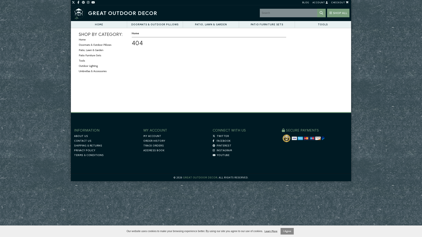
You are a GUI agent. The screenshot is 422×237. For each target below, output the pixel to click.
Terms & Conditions (89, 155)
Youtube (223, 155)
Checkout (338, 2)
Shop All (339, 13)
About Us (81, 136)
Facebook (223, 140)
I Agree (287, 231)
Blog (305, 2)
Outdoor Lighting (88, 65)
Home (99, 24)
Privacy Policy (84, 150)
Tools (323, 24)
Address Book (154, 150)
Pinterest (223, 145)
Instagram (224, 150)
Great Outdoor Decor (122, 13)
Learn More (270, 231)
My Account (152, 136)
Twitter (222, 136)
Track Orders (153, 145)
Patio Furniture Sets (267, 24)
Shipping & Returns (88, 145)
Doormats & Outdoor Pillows (155, 24)
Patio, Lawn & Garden (211, 24)
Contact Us (82, 140)
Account (319, 2)
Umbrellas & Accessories (93, 71)
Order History (154, 140)
